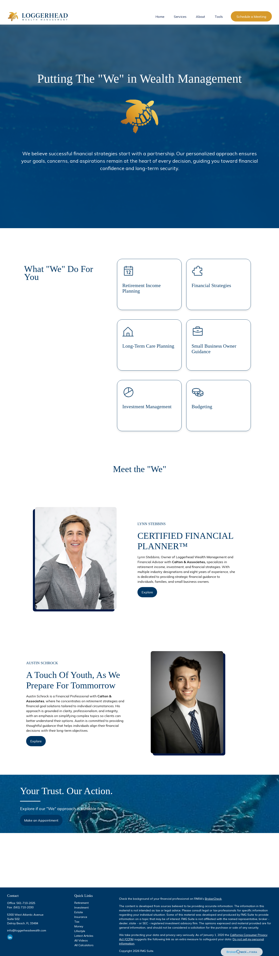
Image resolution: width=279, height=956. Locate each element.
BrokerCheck (213, 899)
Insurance (80, 917)
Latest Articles (83, 936)
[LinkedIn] (10, 937)
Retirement (81, 903)
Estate (78, 912)
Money (78, 926)
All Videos (81, 940)
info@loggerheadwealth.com (26, 930)
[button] (160, 16)
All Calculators (84, 945)
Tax (76, 921)
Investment (81, 907)
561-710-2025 (26, 903)
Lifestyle (79, 931)
